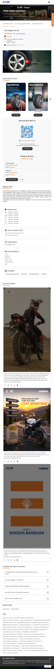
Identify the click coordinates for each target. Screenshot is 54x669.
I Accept (48, 666)
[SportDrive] (16, 97)
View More (16, 115)
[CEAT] (6, 2)
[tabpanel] (27, 13)
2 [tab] (26, 19)
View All (21, 179)
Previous (3, 99)
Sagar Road (6, 609)
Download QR (27, 148)
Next (50, 99)
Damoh (17, 235)
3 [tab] (27, 19)
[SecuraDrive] (38, 97)
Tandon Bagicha (15, 609)
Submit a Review (11, 179)
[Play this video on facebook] (27, 329)
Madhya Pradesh (19, 233)
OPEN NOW (20, 45)
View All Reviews (20, 33)
